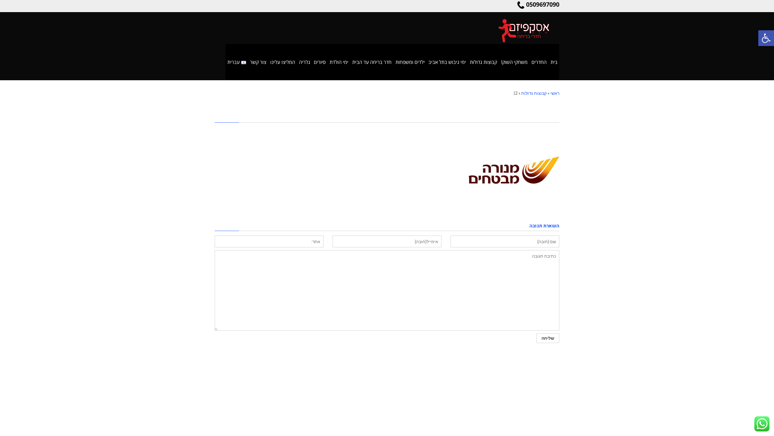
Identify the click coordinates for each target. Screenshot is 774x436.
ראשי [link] (554, 93)
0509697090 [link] (542, 4)
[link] (766, 38)
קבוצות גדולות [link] (534, 93)
